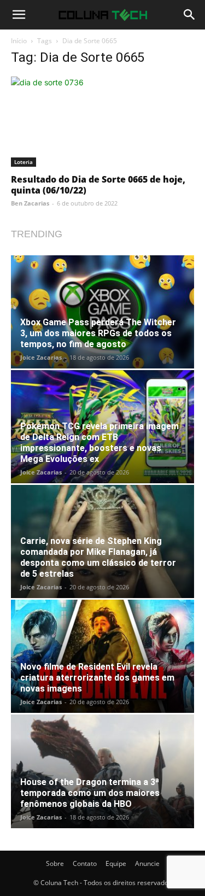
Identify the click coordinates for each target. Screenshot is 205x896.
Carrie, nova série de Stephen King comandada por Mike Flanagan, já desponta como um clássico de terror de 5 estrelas (98, 557)
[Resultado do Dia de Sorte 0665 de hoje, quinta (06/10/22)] (102, 122)
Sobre (55, 863)
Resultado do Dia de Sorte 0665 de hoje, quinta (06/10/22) (98, 184)
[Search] (189, 15)
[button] (18, 15)
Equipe (116, 863)
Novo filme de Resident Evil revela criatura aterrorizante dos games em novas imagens (97, 677)
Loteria (23, 162)
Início (19, 40)
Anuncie (147, 863)
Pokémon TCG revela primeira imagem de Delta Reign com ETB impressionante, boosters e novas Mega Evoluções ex (99, 442)
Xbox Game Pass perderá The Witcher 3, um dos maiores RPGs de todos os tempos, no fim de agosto (98, 333)
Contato (85, 863)
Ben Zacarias (30, 203)
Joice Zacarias (41, 357)
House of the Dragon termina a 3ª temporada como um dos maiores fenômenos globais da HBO (90, 793)
